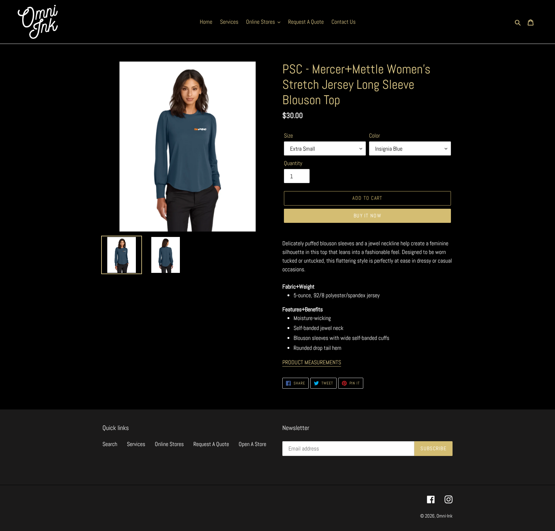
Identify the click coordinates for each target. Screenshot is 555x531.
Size (288, 135)
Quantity (293, 163)
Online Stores (169, 444)
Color (374, 135)
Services (136, 444)
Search (109, 444)
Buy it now (367, 215)
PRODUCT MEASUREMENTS (311, 362)
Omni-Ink (444, 516)
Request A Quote (211, 444)
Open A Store (252, 444)
